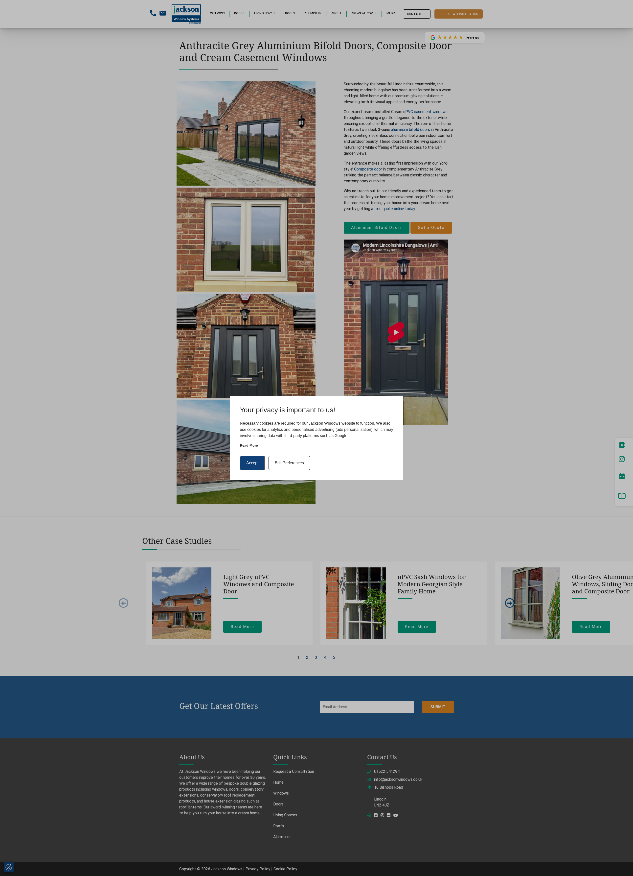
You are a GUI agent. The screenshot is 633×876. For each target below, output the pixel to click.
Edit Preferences (289, 463)
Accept (252, 463)
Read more (249, 445)
